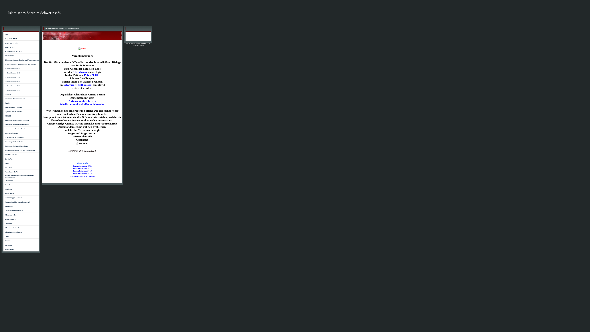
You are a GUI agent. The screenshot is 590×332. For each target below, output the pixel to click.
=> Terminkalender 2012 (12, 77)
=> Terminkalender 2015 (12, 90)
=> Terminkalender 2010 (12, 68)
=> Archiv (8, 94)
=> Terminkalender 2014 (12, 86)
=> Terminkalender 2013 (12, 81)
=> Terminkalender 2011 (12, 73)
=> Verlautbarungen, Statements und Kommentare (20, 64)
